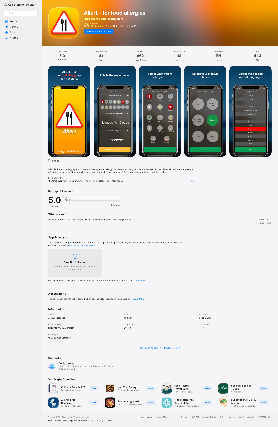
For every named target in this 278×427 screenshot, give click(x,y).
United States (146, 417)
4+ (200, 327)
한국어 (222, 417)
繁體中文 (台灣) (264, 417)
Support (110, 421)
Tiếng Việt (250, 417)
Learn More (139, 280)
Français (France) (209, 417)
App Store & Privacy (78, 421)
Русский (185, 417)
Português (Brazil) (235, 417)
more (193, 181)
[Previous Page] (45, 111)
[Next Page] (275, 111)
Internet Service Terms (57, 421)
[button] (20, 21)
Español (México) (163, 417)
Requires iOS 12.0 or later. (61, 327)
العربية (175, 417)
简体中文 (195, 417)
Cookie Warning (96, 421)
